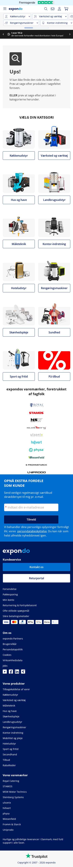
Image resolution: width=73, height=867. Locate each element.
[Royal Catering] (36, 405)
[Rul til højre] (69, 34)
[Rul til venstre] (3, 34)
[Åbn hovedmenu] (4, 9)
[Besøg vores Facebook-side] (11, 672)
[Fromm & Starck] (36, 465)
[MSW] (36, 420)
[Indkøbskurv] (66, 9)
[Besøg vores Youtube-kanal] (5, 672)
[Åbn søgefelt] (45, 9)
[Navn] (52, 8)
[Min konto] (59, 9)
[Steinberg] (36, 428)
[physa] (36, 450)
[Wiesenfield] (37, 457)
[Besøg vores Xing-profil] (23, 672)
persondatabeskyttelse (32, 531)
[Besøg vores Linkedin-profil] (17, 672)
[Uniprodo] (37, 472)
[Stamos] (36, 413)
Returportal (36, 578)
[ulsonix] (37, 435)
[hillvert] (36, 442)
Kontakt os (36, 567)
